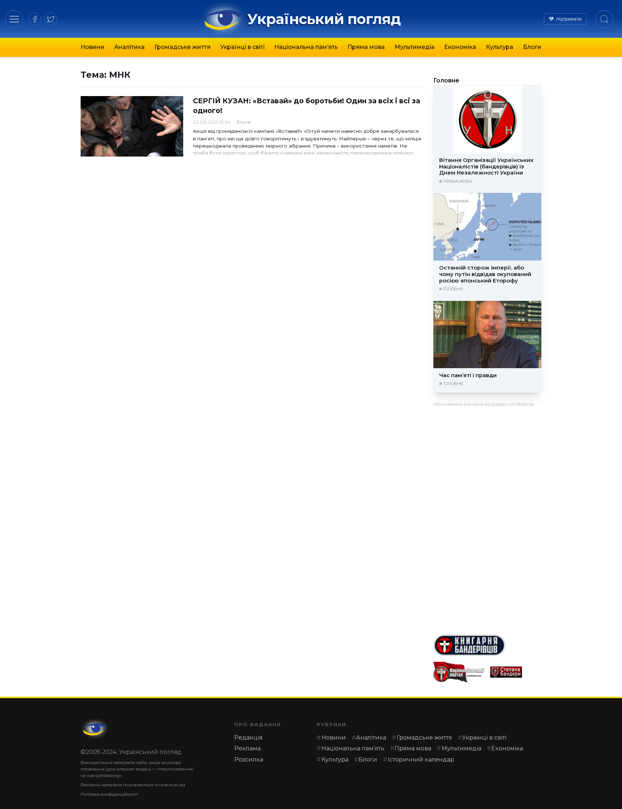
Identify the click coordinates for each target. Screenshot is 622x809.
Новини (92, 47)
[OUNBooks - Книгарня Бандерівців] (487, 645)
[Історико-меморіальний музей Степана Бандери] (515, 672)
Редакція (248, 737)
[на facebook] (34, 19)
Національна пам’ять (306, 47)
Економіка (460, 47)
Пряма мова (366, 47)
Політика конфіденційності (109, 794)
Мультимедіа (414, 47)
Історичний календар (421, 759)
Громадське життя (182, 47)
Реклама (247, 748)
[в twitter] (50, 19)
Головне (446, 80)
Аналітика (129, 47)
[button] (14, 19)
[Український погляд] (95, 729)
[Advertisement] (487, 518)
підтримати (569, 19)
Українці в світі (242, 47)
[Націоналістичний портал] (458, 672)
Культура (499, 47)
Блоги (532, 47)
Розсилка (248, 759)
